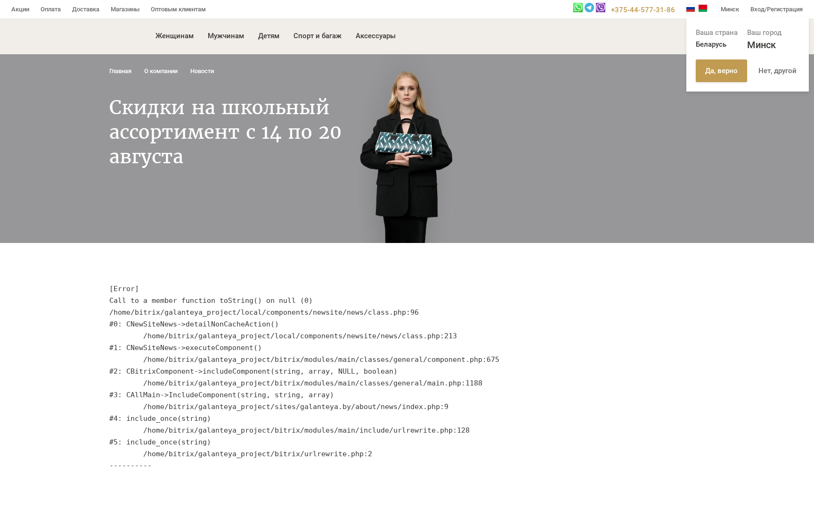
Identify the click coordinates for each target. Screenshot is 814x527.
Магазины (125, 9)
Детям (268, 36)
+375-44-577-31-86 (643, 10)
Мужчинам (226, 36)
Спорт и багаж (317, 36)
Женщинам (174, 36)
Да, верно (721, 71)
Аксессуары (376, 36)
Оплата (51, 9)
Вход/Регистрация (776, 9)
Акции (20, 9)
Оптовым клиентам (178, 9)
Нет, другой (777, 71)
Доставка (85, 9)
